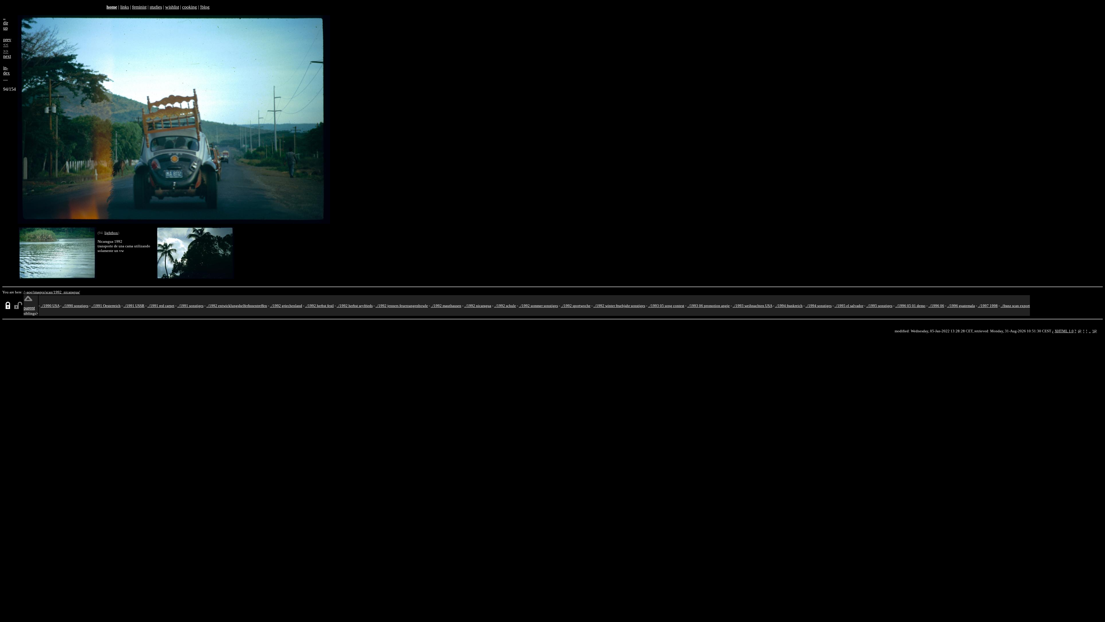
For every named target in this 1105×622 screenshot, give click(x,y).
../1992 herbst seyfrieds (355, 306)
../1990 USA (50, 306)
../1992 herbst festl (319, 306)
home (111, 7)
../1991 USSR (133, 306)
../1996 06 (936, 306)
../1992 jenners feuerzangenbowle (402, 306)
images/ (39, 292)
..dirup (5, 23)
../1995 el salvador (849, 306)
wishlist (172, 7)
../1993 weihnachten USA (752, 306)
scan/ (49, 292)
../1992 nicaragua (477, 306)
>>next (7, 54)
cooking (189, 7)
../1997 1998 (988, 306)
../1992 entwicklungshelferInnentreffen (236, 306)
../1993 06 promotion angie (708, 306)
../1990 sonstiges (75, 306)
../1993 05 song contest (666, 306)
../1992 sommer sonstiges (538, 306)
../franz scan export (1015, 306)
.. (1090, 331)
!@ (1094, 331)
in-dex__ (6, 73)
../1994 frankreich (789, 306)
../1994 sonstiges (818, 306)
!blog (204, 7)
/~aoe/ (28, 292)
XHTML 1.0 (1064, 331)
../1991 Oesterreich (106, 306)
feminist (139, 7)
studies (156, 7)
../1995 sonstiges (879, 306)
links (124, 7)
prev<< (7, 42)
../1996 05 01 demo (910, 306)
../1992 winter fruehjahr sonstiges (619, 306)
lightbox (111, 233)
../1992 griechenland (286, 306)
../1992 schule (505, 306)
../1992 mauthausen (446, 306)
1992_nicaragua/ (67, 292)
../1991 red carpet (160, 306)
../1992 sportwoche (575, 306)
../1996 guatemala (961, 306)
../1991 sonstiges (190, 306)
